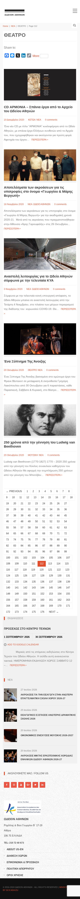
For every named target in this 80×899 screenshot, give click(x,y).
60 (43, 527)
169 (51, 605)
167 (34, 605)
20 (14, 503)
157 (17, 599)
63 (65, 527)
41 (36, 515)
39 (22, 515)
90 (65, 545)
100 (8, 557)
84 (22, 545)
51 (43, 521)
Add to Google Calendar (23, 644)
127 (34, 575)
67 (29, 533)
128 (42, 575)
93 (22, 551)
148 (8, 593)
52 (51, 521)
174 (25, 611)
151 (34, 593)
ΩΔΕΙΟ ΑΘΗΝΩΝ (41, 204)
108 (8, 563)
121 (50, 569)
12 (27, 497)
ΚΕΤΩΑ (32, 119)
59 (36, 527)
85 (29, 545)
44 (58, 515)
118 (25, 569)
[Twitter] (35, 785)
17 (64, 497)
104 (42, 557)
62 (58, 527)
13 (35, 497)
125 (17, 575)
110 (25, 563)
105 (51, 557)
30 (22, 509)
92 (14, 551)
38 (14, 515)
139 (68, 581)
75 (22, 539)
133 (17, 581)
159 (34, 599)
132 (8, 581)
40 (29, 515)
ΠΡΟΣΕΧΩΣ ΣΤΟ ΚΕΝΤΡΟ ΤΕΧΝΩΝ (27, 628)
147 (68, 587)
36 (65, 509)
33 (43, 509)
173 (17, 611)
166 (25, 605)
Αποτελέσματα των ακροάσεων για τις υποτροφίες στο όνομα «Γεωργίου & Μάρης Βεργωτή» (38, 191)
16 (56, 497)
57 (22, 527)
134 (25, 581)
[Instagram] (14, 785)
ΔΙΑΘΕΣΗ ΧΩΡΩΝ (17, 855)
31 (29, 509)
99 (65, 551)
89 (58, 545)
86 (36, 545)
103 (34, 557)
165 (17, 605)
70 (51, 533)
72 (65, 533)
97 (51, 551)
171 (68, 605)
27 (65, 503)
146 (59, 587)
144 (42, 587)
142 (25, 587)
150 (25, 593)
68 (36, 533)
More (36, 55)
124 (8, 575)
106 (59, 557)
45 (65, 515)
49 (29, 521)
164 (8, 605)
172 (8, 611)
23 (36, 503)
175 (34, 611)
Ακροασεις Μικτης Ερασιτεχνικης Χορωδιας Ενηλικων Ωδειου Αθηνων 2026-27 (47, 757)
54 (65, 521)
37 (7, 515)
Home (5, 26)
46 (7, 521)
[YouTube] (21, 785)
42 (43, 515)
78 (43, 539)
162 (59, 599)
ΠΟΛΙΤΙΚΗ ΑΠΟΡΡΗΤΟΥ (20, 868)
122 (59, 569)
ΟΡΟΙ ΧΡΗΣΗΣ (15, 875)
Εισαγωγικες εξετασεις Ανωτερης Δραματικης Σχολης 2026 (48, 717)
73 (7, 539)
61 (51, 527)
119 (33, 569)
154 (59, 593)
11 (20, 497)
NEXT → (54, 611)
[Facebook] (6, 785)
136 (42, 581)
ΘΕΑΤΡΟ (32, 370)
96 (43, 551)
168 (42, 605)
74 (14, 539)
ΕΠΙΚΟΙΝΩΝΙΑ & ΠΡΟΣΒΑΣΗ (23, 862)
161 (51, 599)
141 (17, 587)
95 (36, 551)
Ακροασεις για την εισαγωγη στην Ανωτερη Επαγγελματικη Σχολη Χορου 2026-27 (47, 696)
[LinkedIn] (42, 785)
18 (71, 497)
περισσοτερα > (39, 139)
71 (58, 533)
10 (13, 497)
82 (7, 545)
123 (67, 569)
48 (22, 521)
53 (58, 521)
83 (14, 545)
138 (59, 581)
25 (51, 503)
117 (16, 569)
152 (42, 593)
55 (7, 527)
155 (68, 593)
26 (58, 503)
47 (14, 521)
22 (29, 503)
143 (34, 587)
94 (29, 551)
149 (17, 593)
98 (58, 551)
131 (68, 575)
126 (25, 575)
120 (42, 569)
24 (43, 503)
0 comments (51, 119)
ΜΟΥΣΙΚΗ (33, 455)
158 (25, 599)
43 (51, 515)
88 (51, 545)
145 (51, 587)
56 (14, 527)
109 (17, 563)
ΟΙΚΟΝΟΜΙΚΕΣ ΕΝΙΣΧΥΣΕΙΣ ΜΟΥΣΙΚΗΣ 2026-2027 (47, 735)
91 (7, 551)
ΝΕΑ (13, 26)
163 (68, 599)
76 (29, 539)
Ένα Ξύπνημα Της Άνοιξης (25, 361)
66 (22, 533)
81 (65, 539)
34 (51, 509)
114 (58, 563)
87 (43, 545)
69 (43, 533)
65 (14, 533)
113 (50, 563)
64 (7, 533)
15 (49, 497)
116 (8, 569)
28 (7, 509)
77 (36, 539)
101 (17, 557)
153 (51, 593)
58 (29, 527)
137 (51, 581)
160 (42, 599)
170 (59, 605)
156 (8, 599)
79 (51, 539)
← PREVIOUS (14, 491)
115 (67, 563)
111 (33, 563)
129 (51, 575)
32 (36, 509)
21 (22, 503)
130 (59, 575)
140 (8, 587)
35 (58, 509)
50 (36, 521)
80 (58, 539)
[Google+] (28, 785)
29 (14, 509)
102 (25, 557)
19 (7, 503)
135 (34, 581)
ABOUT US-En (15, 849)
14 (42, 497)
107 (68, 557)
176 (42, 611)
